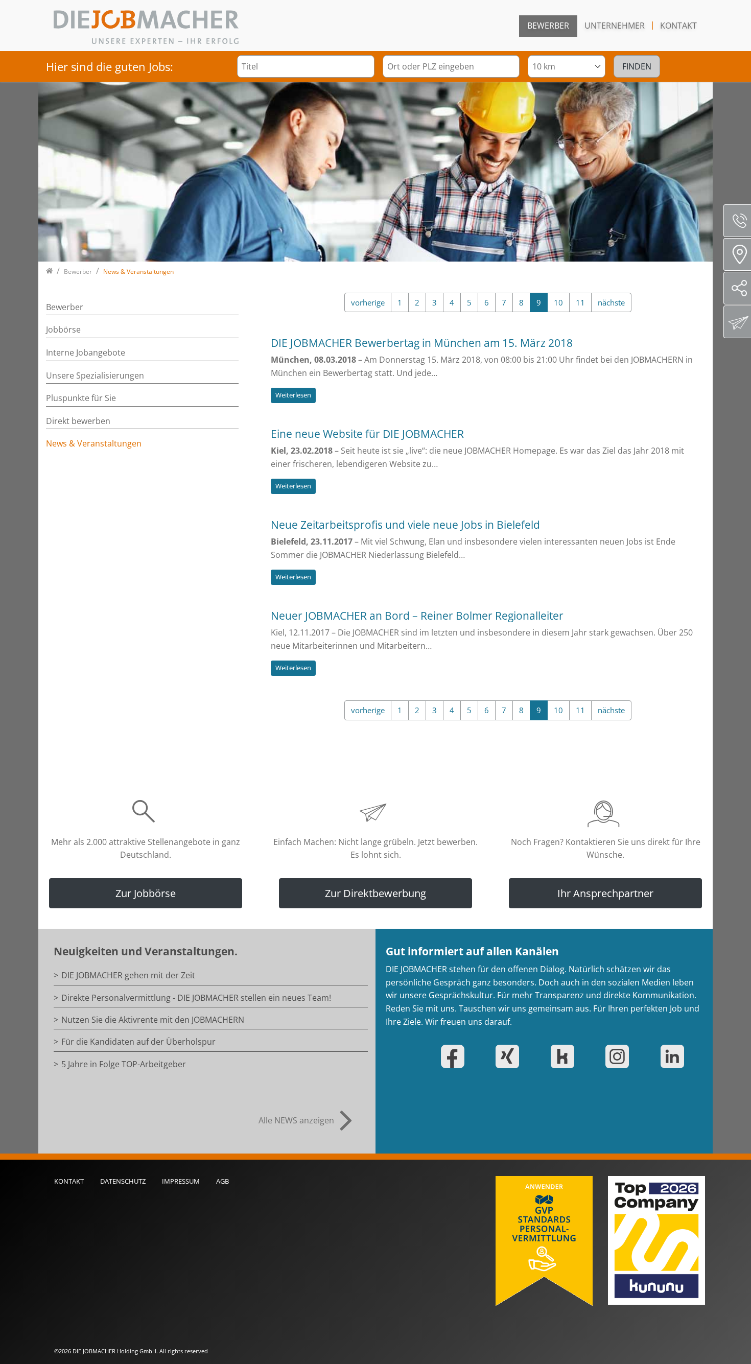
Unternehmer (614, 25)
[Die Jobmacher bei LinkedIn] (680, 1056)
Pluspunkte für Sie (81, 398)
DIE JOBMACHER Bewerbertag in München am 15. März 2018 (422, 343)
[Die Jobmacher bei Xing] (515, 1056)
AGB (222, 1181)
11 (580, 302)
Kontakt (678, 25)
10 (558, 302)
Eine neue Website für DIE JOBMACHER (367, 434)
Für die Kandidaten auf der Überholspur (138, 1041)
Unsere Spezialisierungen (95, 375)
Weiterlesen (293, 394)
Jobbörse (63, 329)
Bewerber (548, 25)
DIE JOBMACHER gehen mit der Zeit (128, 975)
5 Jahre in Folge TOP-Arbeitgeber (123, 1064)
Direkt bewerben (78, 421)
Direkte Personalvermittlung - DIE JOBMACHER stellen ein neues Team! (196, 997)
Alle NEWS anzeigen (296, 1120)
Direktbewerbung (737, 321)
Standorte (737, 254)
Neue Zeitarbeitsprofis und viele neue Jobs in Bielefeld (405, 525)
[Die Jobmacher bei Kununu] (571, 1056)
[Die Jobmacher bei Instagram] (625, 1056)
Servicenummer (737, 220)
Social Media (737, 288)
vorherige (368, 302)
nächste (611, 302)
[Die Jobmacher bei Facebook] (461, 1056)
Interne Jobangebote (85, 352)
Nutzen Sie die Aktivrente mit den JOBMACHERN (152, 1019)
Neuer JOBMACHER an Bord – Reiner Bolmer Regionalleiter (417, 615)
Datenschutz (123, 1181)
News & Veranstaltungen (94, 443)
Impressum (181, 1181)
